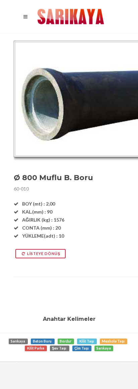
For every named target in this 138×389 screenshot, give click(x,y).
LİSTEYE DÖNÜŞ (43, 253)
